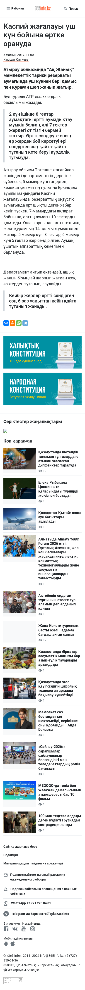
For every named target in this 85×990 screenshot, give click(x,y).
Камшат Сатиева (16, 59)
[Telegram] (25, 323)
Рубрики (17, 8)
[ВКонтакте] (6, 323)
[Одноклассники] (12, 323)
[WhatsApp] (19, 323)
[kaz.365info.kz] (43, 8)
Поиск (73, 8)
